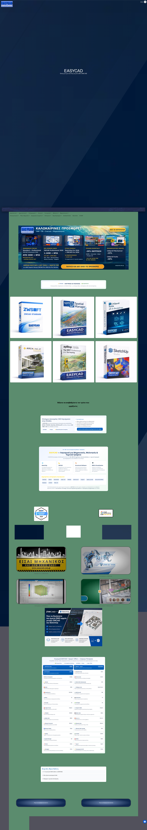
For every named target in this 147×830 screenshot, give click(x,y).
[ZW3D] (106, 573)
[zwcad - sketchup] (73, 627)
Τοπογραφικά (32, 213)
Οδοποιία (55, 213)
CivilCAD (50, 482)
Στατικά (40, 213)
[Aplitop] (73, 361)
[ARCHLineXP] (31, 361)
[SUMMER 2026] (73, 248)
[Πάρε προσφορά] (41, 806)
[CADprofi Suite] (116, 317)
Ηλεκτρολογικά (14, 215)
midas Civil (63, 479)
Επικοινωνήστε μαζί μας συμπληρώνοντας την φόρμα (90, 429)
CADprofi (82, 479)
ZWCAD (50, 479)
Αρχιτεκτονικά (22, 213)
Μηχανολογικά (63, 213)
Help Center (75, 215)
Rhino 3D (56, 482)
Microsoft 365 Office (99, 479)
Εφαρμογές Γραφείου (36, 215)
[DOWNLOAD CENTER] (106, 806)
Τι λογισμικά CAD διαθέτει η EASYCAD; (53, 771)
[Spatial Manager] (73, 317)
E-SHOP (81, 215)
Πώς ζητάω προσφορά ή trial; (50, 775)
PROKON (69, 479)
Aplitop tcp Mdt (90, 479)
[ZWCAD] (31, 317)
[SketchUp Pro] (116, 361)
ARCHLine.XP (75, 479)
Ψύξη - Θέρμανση (24, 215)
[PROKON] (41, 603)
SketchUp (44, 479)
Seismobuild (56, 479)
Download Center (67, 215)
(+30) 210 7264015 (47, 828)
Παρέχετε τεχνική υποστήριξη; (51, 778)
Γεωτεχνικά (47, 213)
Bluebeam (44, 482)
